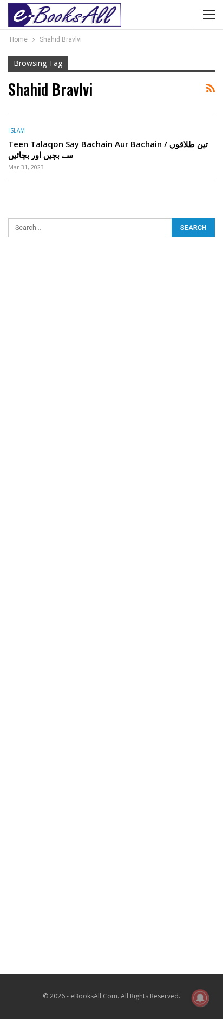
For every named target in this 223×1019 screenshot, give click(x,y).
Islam (16, 130)
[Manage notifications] (200, 998)
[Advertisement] (111, 368)
